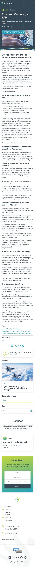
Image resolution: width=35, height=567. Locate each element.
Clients (7, 512)
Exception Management (24, 333)
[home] (7, 3)
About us (8, 517)
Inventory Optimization (17, 331)
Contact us (8, 520)
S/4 (3, 340)
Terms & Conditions (22, 562)
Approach (8, 509)
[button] (32, 3)
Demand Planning (7, 329)
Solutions (8, 507)
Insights (7, 515)
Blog (5, 383)
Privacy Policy (11, 562)
